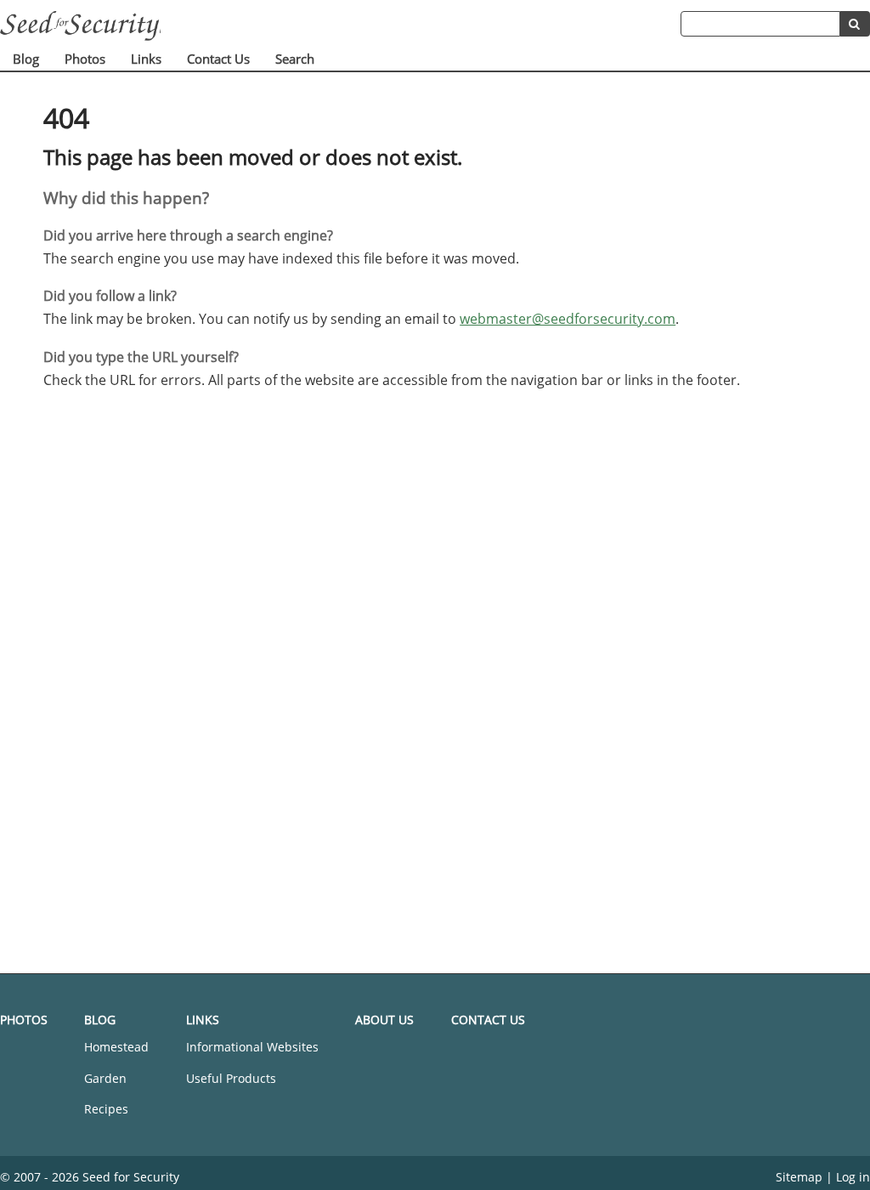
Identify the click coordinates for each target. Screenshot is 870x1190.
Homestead (116, 1047)
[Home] (340, 26)
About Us (384, 1020)
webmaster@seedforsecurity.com (567, 318)
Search (294, 58)
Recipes (106, 1109)
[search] (855, 24)
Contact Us (218, 58)
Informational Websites (252, 1047)
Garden (105, 1078)
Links (146, 58)
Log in (853, 1177)
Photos (85, 58)
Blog (26, 58)
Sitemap (799, 1177)
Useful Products (231, 1078)
